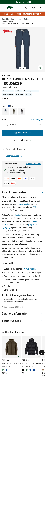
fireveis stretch (23, 204)
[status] (22, 68)
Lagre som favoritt (21, 140)
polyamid (32, 224)
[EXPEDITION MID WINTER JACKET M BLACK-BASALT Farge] (23, 370)
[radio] (5, 111)
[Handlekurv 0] (41, 8)
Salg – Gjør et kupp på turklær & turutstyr (22, 14)
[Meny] (3, 8)
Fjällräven (6, 75)
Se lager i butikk (12, 155)
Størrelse (6, 119)
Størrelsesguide (37, 119)
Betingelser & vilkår (33, 164)
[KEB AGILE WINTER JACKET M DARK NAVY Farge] (6, 370)
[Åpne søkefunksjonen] (26, 8)
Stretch (18, 215)
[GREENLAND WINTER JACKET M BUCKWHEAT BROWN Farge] (43, 370)
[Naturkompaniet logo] (9, 8)
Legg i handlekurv (20, 133)
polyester (6, 227)
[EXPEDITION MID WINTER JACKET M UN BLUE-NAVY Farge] (30, 370)
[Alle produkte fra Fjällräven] (7, 31)
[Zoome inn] (40, 67)
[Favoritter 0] (33, 8)
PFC (34, 207)
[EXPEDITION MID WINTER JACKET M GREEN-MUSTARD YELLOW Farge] (26, 370)
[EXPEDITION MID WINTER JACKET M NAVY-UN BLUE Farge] (34, 370)
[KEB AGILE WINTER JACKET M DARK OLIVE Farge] (3, 370)
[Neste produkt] (42, 352)
